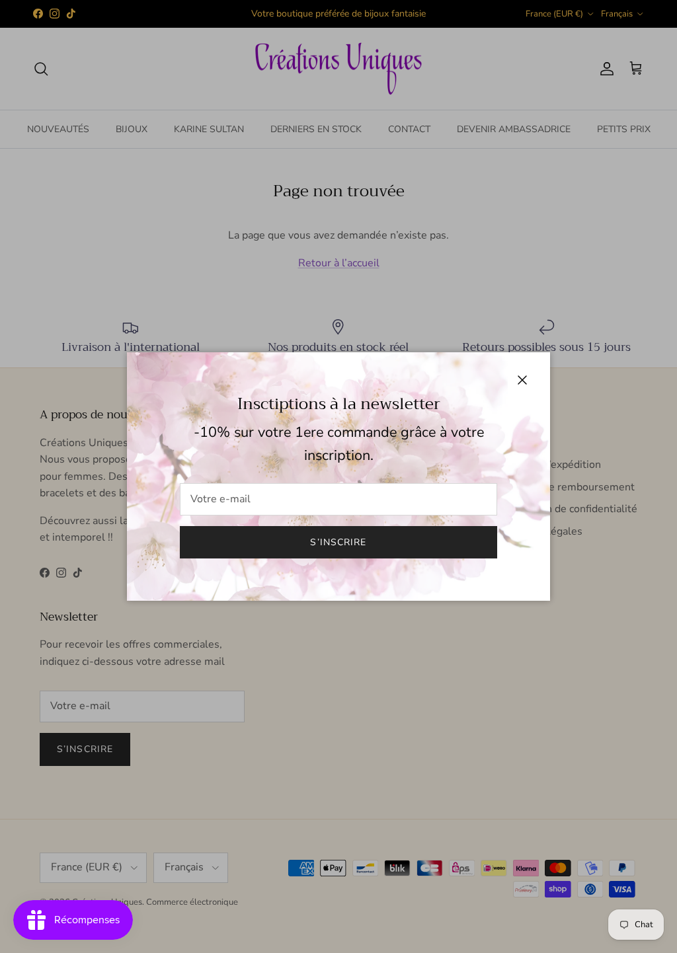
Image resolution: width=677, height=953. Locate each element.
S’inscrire (338, 542)
